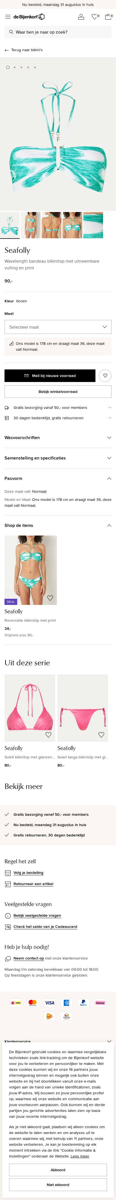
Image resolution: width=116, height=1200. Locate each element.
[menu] (8, 16)
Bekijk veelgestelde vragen (37, 915)
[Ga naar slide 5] (35, 67)
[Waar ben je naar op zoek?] (11, 31)
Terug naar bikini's (27, 50)
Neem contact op (29, 958)
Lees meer (80, 1156)
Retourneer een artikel (33, 884)
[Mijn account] (81, 16)
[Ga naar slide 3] (21, 67)
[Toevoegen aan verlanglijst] (105, 375)
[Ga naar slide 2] (14, 67)
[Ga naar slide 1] (8, 67)
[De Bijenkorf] (29, 16)
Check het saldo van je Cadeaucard (45, 926)
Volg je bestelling (28, 872)
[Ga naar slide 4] (28, 67)
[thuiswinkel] (66, 1019)
